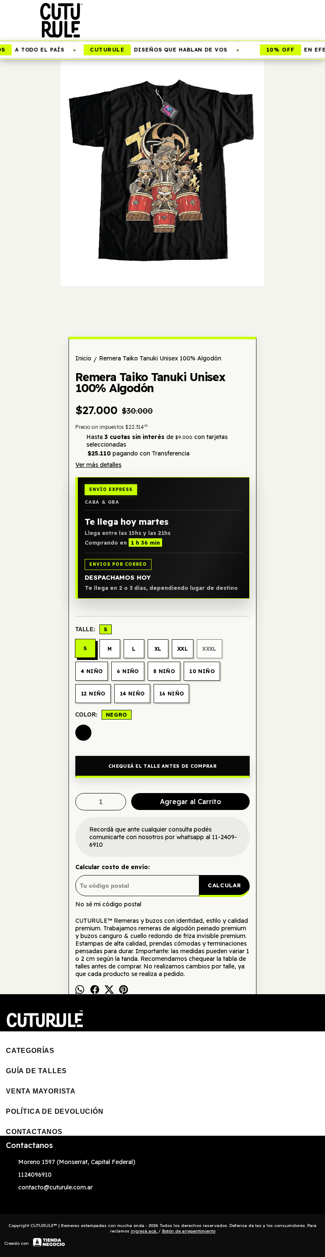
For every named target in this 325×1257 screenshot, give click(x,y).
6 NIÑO (127, 671)
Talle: (91, 629)
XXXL (209, 649)
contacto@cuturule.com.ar (55, 1187)
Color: (101, 714)
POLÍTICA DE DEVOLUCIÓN (55, 1111)
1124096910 (35, 1174)
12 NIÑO (93, 693)
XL (158, 649)
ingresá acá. (144, 1231)
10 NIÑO (202, 671)
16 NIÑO (171, 693)
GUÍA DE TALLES (36, 1070)
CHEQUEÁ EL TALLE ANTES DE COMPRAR (162, 766)
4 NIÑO (91, 671)
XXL (182, 649)
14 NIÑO (132, 693)
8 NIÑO (164, 671)
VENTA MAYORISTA (41, 1091)
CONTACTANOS (34, 1131)
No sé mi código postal (108, 904)
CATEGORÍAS (30, 1050)
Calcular (224, 885)
